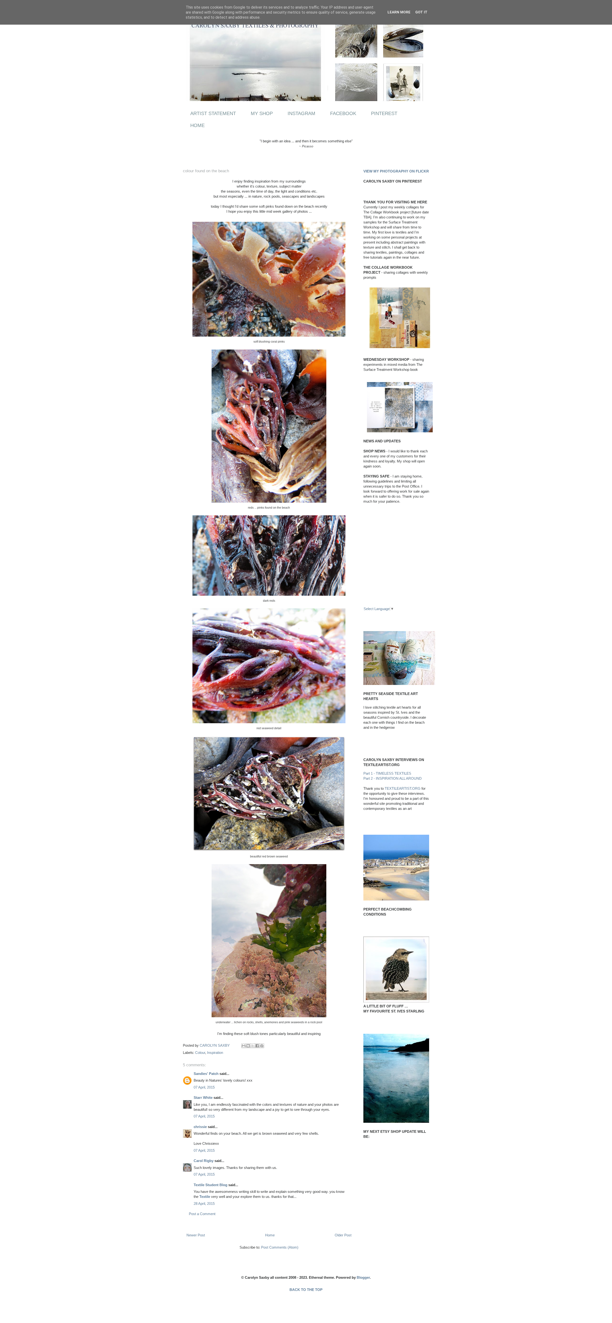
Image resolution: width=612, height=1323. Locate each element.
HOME (197, 125)
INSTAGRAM (301, 113)
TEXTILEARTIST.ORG (403, 788)
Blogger (363, 1277)
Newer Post (195, 1235)
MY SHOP (262, 113)
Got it (421, 12)
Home (270, 1235)
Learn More (399, 12)
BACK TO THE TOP (306, 1290)
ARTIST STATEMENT (213, 113)
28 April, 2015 (204, 1203)
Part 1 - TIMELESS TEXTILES (387, 773)
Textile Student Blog (210, 1185)
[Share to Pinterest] (261, 1045)
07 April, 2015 (204, 1087)
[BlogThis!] (248, 1045)
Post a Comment (202, 1214)
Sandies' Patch (206, 1074)
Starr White (203, 1097)
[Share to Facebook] (257, 1045)
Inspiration (215, 1053)
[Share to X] (252, 1045)
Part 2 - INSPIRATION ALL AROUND (392, 778)
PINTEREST (384, 113)
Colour (200, 1053)
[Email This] (243, 1045)
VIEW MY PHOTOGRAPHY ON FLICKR (396, 171)
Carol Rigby (203, 1161)
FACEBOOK (343, 113)
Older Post (343, 1235)
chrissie (200, 1127)
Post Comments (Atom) (279, 1247)
